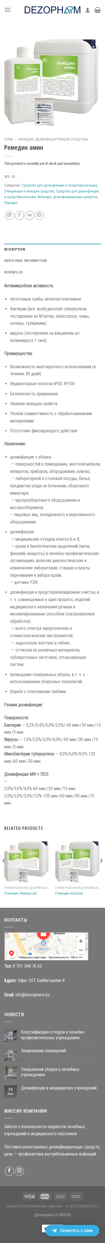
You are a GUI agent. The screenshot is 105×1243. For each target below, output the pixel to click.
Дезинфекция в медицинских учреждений (59, 1088)
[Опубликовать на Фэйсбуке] (19, 215)
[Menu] (7, 10)
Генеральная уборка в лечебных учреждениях (50, 1072)
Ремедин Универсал (20, 893)
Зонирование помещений (43, 1050)
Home (8, 139)
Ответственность (82, 1206)
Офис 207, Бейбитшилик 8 (41, 980)
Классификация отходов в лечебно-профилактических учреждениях (53, 1034)
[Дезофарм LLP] (53, 10)
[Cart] (97, 10)
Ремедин (11, 203)
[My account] (87, 10)
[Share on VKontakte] (29, 215)
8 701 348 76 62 (27, 966)
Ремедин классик (69, 893)
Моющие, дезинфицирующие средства (53, 139)
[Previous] (4, 872)
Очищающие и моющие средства (29, 191)
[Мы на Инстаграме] (19, 1171)
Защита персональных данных (34, 1206)
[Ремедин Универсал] (27, 861)
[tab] (52, 249)
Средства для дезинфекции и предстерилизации (59, 185)
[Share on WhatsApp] (9, 215)
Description (14, 249)
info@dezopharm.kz (32, 995)
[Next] (101, 872)
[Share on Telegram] (39, 215)
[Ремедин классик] (78, 861)
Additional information (25, 260)
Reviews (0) (13, 272)
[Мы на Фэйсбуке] (9, 1171)
